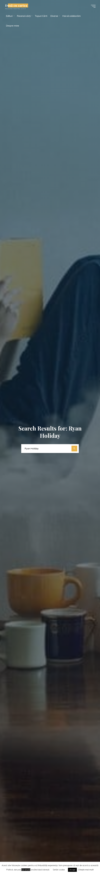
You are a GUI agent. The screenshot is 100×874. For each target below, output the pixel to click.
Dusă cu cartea (16, 5)
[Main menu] (93, 6)
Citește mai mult (86, 869)
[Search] (74, 448)
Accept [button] (72, 870)
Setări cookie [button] (59, 869)
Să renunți (25, 869)
